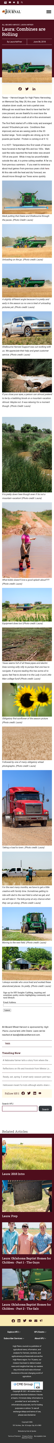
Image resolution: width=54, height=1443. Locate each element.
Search (45, 1109)
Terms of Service (14, 1436)
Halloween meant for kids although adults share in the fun (27, 1085)
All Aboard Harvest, (11, 25)
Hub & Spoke (31, 1431)
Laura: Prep (10, 1216)
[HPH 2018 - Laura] (27, 853)
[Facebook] (20, 89)
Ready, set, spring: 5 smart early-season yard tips (27, 1077)
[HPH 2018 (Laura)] (27, 182)
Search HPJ (7, 1103)
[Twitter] (27, 89)
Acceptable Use (40, 1436)
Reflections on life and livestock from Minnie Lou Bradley (27, 1068)
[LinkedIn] (34, 89)
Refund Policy (27, 1438)
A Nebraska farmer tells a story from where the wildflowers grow (27, 1060)
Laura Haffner (27, 25)
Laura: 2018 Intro (13, 1174)
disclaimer (31, 1415)
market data (35, 1391)
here (47, 168)
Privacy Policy (27, 1436)
